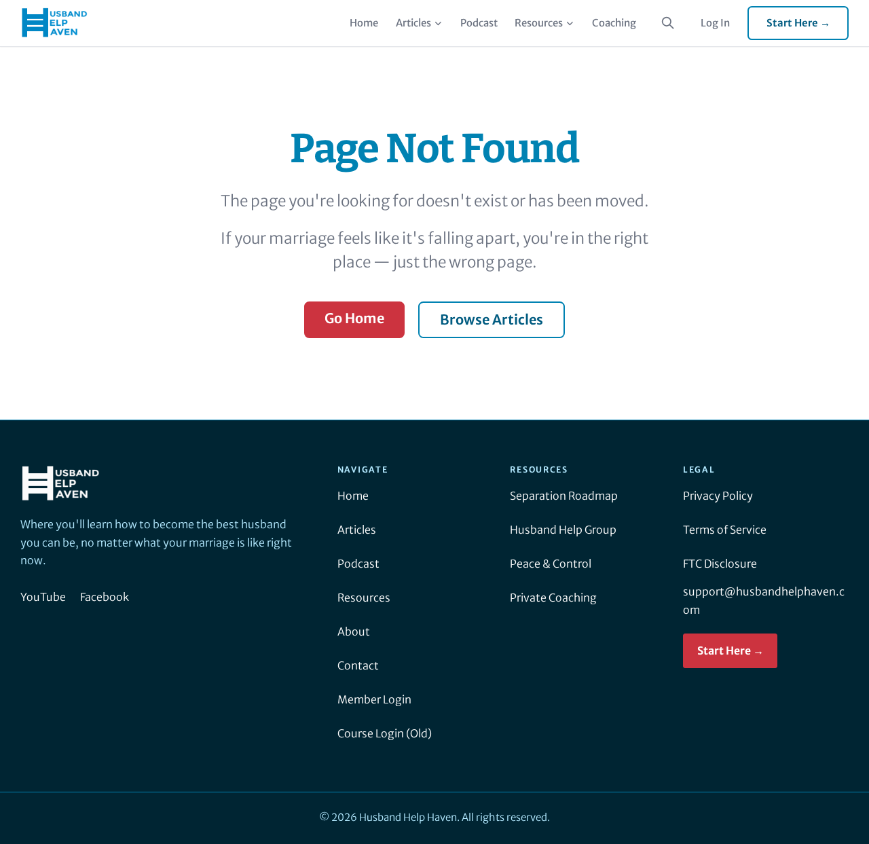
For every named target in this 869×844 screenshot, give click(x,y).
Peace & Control (550, 563)
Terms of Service (724, 529)
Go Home (354, 318)
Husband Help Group (563, 529)
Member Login (374, 699)
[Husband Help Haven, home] (54, 23)
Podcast (479, 22)
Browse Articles (491, 319)
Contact (358, 665)
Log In (715, 22)
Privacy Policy (718, 495)
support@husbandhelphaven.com (764, 601)
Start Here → (798, 22)
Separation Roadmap (564, 495)
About (353, 631)
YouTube (43, 597)
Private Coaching (553, 597)
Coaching (614, 22)
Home (364, 22)
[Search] (668, 23)
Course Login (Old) (384, 733)
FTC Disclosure (720, 563)
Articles (413, 22)
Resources (539, 22)
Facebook (104, 597)
